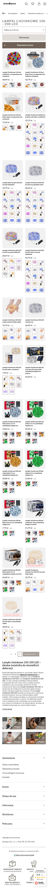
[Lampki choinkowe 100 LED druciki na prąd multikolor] (12, 238)
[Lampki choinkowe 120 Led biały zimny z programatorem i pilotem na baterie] (35, 60)
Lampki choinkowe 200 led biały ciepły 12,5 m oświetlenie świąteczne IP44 (12, 572)
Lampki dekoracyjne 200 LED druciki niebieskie (12, 184)
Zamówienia (8, 758)
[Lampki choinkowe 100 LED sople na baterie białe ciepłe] (12, 307)
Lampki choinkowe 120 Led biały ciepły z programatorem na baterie (12, 117)
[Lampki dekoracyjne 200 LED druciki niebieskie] (12, 170)
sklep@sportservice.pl (11, 837)
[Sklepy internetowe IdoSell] (24, 855)
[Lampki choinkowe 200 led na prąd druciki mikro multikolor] (35, 102)
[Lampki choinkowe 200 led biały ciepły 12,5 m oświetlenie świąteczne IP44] (12, 558)
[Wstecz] (4, 13)
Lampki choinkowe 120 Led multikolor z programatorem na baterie (12, 74)
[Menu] (45, 4)
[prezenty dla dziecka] (12, 723)
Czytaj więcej (7, 709)
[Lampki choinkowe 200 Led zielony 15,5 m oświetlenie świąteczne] (35, 409)
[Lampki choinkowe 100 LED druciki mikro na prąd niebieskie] (35, 238)
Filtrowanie (24, 37)
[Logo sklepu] (9, 3)
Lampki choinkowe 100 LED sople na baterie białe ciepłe (11, 321)
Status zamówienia (10, 764)
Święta (23, 13)
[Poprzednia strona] (11, 654)
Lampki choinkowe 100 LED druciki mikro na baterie (11, 368)
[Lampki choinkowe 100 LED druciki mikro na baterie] (12, 355)
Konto (5, 786)
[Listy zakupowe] (32, 4)
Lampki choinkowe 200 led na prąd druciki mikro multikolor (35, 116)
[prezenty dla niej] (36, 723)
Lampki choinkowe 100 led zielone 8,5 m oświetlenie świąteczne (34, 473)
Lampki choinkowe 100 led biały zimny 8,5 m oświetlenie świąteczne (12, 522)
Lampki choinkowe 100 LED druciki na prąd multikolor (11, 251)
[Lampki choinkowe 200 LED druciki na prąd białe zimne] (35, 170)
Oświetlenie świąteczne (36, 13)
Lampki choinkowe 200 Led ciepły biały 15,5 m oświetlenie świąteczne (11, 473)
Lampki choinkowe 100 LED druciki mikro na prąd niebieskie (34, 252)
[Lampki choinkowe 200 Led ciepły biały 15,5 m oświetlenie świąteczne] (12, 459)
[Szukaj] (26, 4)
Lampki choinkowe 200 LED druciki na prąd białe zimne (34, 184)
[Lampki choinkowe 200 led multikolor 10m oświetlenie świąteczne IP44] (35, 508)
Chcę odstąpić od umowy (13, 773)
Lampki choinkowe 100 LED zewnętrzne (34, 321)
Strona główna (13, 13)
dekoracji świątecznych (28, 675)
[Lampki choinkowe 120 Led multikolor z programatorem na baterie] (12, 60)
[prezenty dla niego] (12, 738)
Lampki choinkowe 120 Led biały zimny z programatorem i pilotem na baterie (35, 74)
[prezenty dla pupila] (36, 738)
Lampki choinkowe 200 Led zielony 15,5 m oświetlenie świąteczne (34, 424)
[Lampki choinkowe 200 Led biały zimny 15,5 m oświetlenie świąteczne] (12, 409)
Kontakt (6, 777)
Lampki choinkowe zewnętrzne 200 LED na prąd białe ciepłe (35, 572)
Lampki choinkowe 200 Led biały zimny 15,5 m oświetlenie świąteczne (11, 424)
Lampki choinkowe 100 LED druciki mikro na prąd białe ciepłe (11, 621)
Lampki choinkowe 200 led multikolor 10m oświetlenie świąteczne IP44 (34, 522)
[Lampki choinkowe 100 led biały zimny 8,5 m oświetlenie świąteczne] (12, 508)
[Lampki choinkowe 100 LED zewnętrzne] (35, 307)
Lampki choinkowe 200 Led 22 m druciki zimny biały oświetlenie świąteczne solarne (34, 370)
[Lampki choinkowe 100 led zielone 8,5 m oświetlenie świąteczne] (35, 459)
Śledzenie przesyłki (10, 768)
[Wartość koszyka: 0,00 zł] (39, 4)
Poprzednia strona (25, 45)
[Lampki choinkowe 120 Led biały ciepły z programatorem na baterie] (12, 102)
